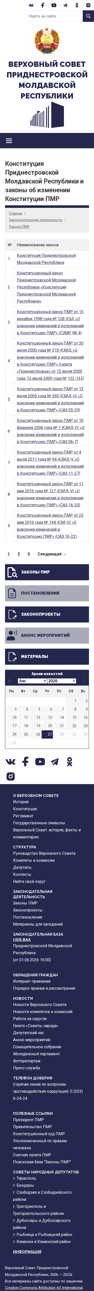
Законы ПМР (19, 227)
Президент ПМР (28, 1119)
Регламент (23, 816)
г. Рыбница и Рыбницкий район (42, 1234)
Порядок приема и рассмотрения (44, 988)
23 (86, 726)
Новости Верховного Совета (39, 1004)
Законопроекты (40, 614)
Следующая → (52, 554)
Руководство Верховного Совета (44, 853)
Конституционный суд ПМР (39, 1133)
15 (74, 717)
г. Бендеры (23, 1185)
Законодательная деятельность (36, 220)
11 (26, 717)
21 (62, 726)
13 (50, 717)
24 (15, 734)
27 (50, 734)
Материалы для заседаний (38, 924)
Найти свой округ (29, 881)
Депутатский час (28, 1032)
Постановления (40, 593)
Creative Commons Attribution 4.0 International (44, 1287)
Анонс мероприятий (45, 635)
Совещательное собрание (37, 1046)
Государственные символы (39, 823)
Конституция (25, 808)
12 (38, 717)
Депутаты (22, 867)
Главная (15, 213)
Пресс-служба (26, 1068)
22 (74, 726)
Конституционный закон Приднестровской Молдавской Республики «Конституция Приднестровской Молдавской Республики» (46, 287)
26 (38, 734)
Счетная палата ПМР (32, 1155)
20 (50, 726)
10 (15, 717)
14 (62, 717)
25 (26, 734)
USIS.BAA (22, 939)
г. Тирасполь (24, 1178)
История (21, 801)
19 (38, 726)
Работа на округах (30, 1018)
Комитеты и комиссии (34, 860)
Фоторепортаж (27, 1061)
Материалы (34, 656)
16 (86, 717)
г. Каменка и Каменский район (41, 1241)
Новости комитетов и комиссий (42, 1011)
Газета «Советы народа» (35, 1025)
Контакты (22, 874)
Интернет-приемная (31, 981)
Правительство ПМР (32, 1126)
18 (26, 726)
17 (15, 726)
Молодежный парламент (36, 1053)
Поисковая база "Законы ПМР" (42, 1162)
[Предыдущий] (9, 681)
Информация (27, 1252)
